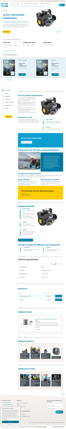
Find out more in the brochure (26, 240)
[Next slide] (38, 167)
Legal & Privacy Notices (33, 422)
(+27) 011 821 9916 (21, 414)
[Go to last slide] (21, 167)
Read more (38, 329)
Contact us (7, 31)
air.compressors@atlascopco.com (24, 417)
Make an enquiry (26, 194)
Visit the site (59, 412)
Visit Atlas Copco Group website (40, 426)
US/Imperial (60, 264)
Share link (59, 31)
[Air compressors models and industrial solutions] (21, 6)
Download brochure (27, 142)
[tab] (11, 90)
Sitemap (53, 422)
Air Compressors (35, 3)
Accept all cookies (10, 421)
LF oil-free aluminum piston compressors (45, 356)
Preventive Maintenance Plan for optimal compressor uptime (25, 382)
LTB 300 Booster (55, 357)
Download (23, 74)
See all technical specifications (9, 50)
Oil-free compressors (7, 402)
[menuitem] (25, 167)
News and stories (27, 3)
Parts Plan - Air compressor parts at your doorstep (45, 383)
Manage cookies (42, 422)
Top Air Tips (42, 3)
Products (13, 3)
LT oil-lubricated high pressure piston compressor (35, 356)
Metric (52, 264)
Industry (17, 3)
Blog (22, 3)
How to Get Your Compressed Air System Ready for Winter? (46, 319)
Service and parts (49, 3)
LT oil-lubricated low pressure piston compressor (25, 356)
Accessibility (48, 422)
